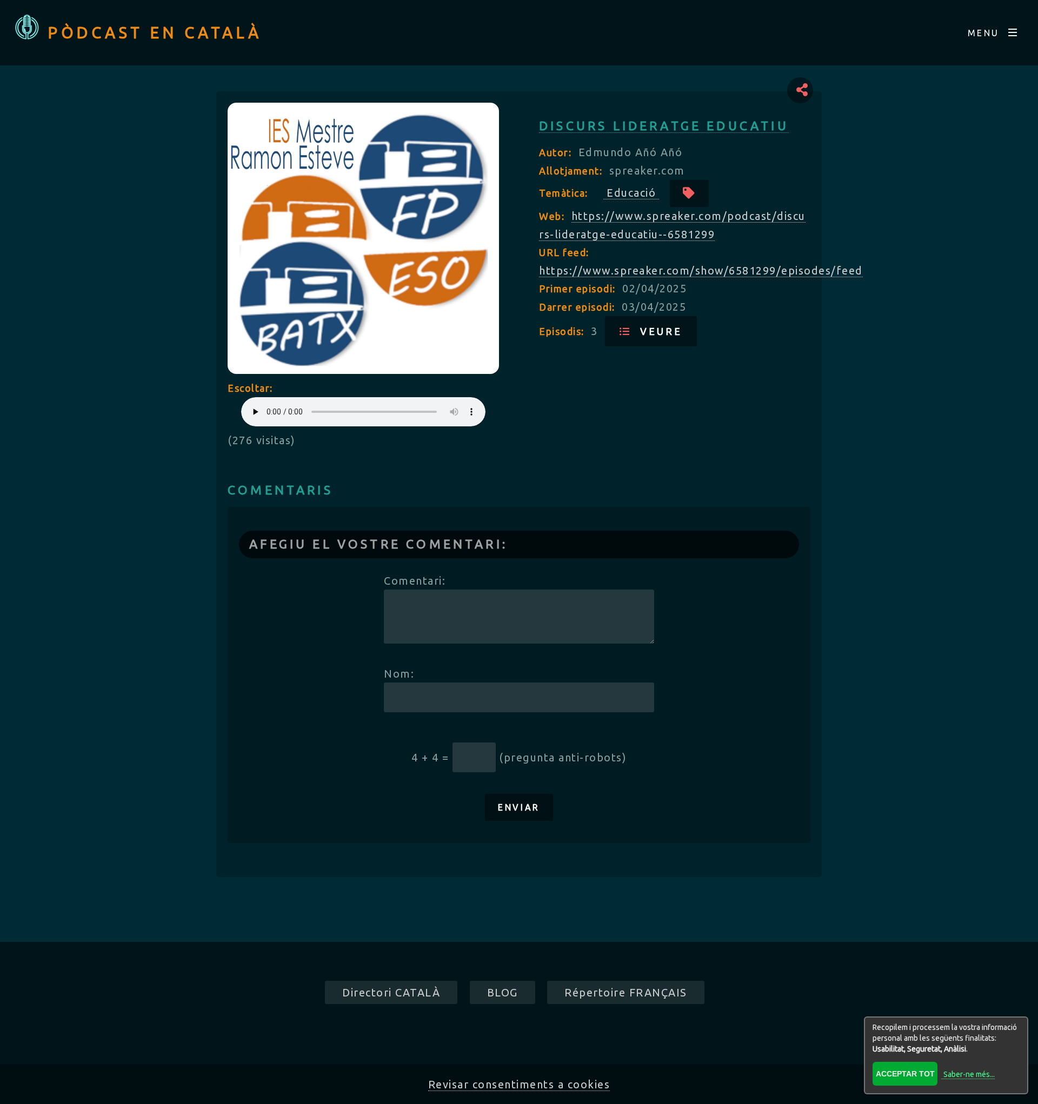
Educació (631, 192)
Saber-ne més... (969, 1074)
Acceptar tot (905, 1073)
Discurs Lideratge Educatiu (664, 125)
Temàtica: (565, 193)
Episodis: (563, 331)
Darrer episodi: (578, 307)
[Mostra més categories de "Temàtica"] (689, 193)
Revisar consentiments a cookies (519, 1084)
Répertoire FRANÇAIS (625, 992)
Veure (656, 331)
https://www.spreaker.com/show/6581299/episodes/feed (701, 270)
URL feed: (564, 252)
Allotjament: (572, 170)
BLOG (502, 992)
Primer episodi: (578, 288)
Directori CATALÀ (391, 992)
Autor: (557, 152)
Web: (553, 216)
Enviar (519, 807)
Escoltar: (250, 388)
